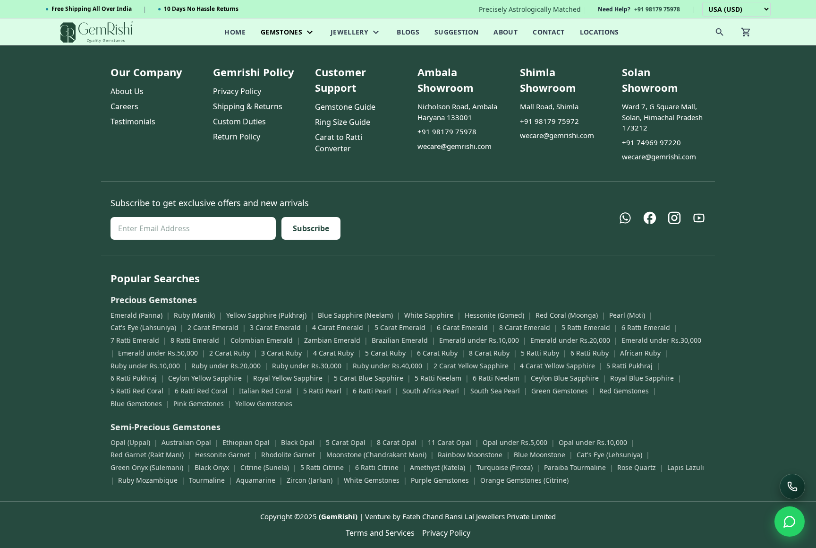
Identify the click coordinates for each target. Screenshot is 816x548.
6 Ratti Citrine (377, 467)
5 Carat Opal (346, 442)
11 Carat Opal (449, 442)
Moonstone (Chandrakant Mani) (376, 454)
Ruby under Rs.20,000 (226, 365)
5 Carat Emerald (399, 327)
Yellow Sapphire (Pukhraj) (266, 315)
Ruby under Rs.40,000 (387, 365)
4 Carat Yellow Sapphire (557, 365)
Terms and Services (380, 533)
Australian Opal (186, 442)
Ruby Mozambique (148, 480)
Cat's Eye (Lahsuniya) (143, 327)
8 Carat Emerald (524, 327)
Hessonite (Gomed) (494, 315)
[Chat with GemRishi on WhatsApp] (789, 521)
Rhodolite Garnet (288, 454)
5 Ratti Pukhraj (629, 365)
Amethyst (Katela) (437, 467)
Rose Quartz (636, 467)
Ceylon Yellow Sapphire (205, 378)
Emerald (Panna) (136, 315)
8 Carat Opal (396, 442)
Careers (124, 106)
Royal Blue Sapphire (642, 378)
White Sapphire (428, 315)
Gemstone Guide (345, 107)
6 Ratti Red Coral (201, 390)
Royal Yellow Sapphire (288, 378)
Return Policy (236, 136)
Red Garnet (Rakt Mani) (147, 454)
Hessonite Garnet (222, 454)
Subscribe (311, 228)
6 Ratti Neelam (496, 378)
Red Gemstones (624, 390)
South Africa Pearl (430, 390)
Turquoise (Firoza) (504, 467)
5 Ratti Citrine (322, 467)
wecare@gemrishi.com (454, 146)
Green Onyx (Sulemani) (146, 467)
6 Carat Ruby (437, 352)
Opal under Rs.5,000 (515, 442)
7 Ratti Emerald (134, 340)
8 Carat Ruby (489, 352)
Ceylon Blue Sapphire (565, 378)
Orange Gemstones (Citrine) (524, 480)
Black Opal (297, 442)
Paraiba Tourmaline (575, 467)
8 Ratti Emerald (194, 340)
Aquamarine (255, 480)
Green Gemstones (559, 390)
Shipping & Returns (247, 106)
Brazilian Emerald (400, 340)
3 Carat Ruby (281, 352)
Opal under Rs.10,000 (593, 442)
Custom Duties (239, 121)
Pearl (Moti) (627, 315)
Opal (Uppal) (130, 442)
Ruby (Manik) (194, 315)
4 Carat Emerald (337, 327)
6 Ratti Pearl (372, 390)
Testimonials (132, 121)
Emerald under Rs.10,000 (479, 340)
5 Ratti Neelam (438, 378)
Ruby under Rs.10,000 (145, 365)
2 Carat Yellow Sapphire (471, 365)
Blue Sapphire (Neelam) (355, 315)
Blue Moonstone (539, 454)
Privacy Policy (237, 91)
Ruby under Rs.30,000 (306, 365)
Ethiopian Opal (246, 442)
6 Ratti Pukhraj (133, 378)
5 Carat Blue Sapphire (368, 378)
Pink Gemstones (198, 403)
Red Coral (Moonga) (567, 315)
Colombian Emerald (261, 340)
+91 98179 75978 (446, 131)
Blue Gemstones (136, 403)
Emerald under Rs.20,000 (570, 340)
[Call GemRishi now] (792, 486)
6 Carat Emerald (462, 327)
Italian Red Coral (265, 390)
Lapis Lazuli (685, 467)
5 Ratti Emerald (585, 327)
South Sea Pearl (495, 390)
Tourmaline (207, 480)
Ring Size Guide (342, 122)
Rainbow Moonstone (470, 454)
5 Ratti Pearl (322, 390)
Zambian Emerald (332, 340)
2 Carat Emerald (212, 327)
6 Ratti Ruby (589, 352)
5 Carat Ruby (385, 352)
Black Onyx (212, 467)
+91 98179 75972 (549, 121)
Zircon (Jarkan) (309, 480)
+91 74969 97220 (651, 142)
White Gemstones (372, 480)
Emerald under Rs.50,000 (158, 352)
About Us (127, 91)
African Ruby (640, 352)
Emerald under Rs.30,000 (661, 340)
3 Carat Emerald (275, 327)
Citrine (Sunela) (264, 467)
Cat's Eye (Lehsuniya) (609, 454)
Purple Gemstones (440, 480)
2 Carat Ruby (229, 352)
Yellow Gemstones (263, 403)
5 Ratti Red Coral (136, 390)
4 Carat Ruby (333, 352)
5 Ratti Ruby (540, 352)
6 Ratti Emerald (645, 327)
